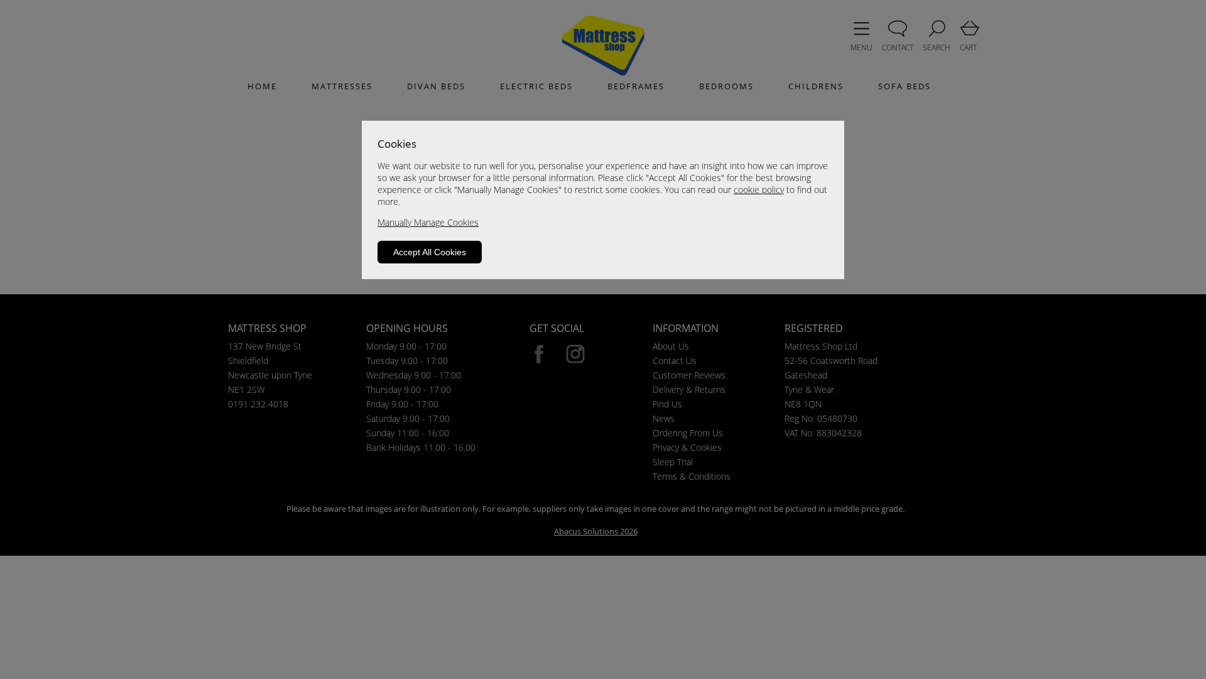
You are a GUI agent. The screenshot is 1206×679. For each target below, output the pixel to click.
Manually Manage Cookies (428, 222)
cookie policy (759, 190)
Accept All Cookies (429, 252)
